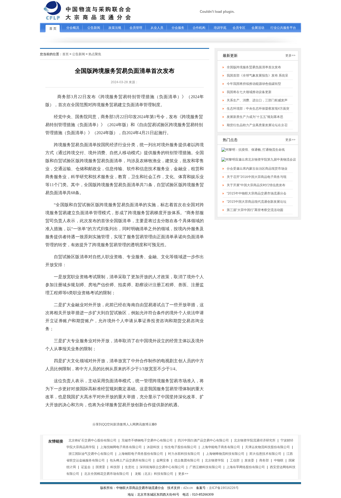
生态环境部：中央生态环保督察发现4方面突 (258, 108)
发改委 (249, 460)
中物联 (278, 460)
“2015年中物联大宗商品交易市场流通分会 (256, 193)
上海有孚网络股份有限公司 (245, 467)
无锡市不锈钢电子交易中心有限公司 (147, 440)
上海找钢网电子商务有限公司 (121, 447)
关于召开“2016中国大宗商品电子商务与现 (256, 177)
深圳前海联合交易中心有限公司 (162, 467)
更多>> (290, 55)
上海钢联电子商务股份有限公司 (140, 454)
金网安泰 (162, 460)
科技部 (115, 467)
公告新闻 (78, 54)
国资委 (100, 467)
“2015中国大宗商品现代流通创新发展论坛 (256, 202)
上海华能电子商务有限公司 (221, 447)
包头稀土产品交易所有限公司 (130, 460)
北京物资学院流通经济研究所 (254, 440)
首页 (65, 54)
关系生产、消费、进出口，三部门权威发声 (257, 100)
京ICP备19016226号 (224, 488)
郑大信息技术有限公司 (265, 454)
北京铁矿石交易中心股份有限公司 (92, 440)
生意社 (130, 467)
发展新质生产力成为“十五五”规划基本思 (255, 117)
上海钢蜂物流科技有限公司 (225, 454)
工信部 (234, 460)
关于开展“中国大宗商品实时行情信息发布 (256, 185)
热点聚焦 (94, 54)
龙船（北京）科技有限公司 (153, 474)
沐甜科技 (153, 447)
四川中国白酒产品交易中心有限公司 (203, 440)
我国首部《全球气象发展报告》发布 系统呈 (257, 75)
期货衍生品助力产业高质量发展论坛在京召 (257, 125)
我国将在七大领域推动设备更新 (249, 92)
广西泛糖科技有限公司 (205, 467)
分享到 (97, 424)
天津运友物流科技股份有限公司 (267, 447)
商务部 (264, 460)
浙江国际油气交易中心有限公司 (90, 454)
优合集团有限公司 (187, 460)
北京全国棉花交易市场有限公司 (106, 474)
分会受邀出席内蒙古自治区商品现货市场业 (257, 168)
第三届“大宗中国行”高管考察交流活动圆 (255, 210)
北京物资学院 (215, 460)
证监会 (86, 467)
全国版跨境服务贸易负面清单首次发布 (254, 67)
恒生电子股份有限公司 (181, 447)
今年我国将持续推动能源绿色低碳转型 (254, 84)
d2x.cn (188, 488)
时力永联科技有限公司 (184, 454)
